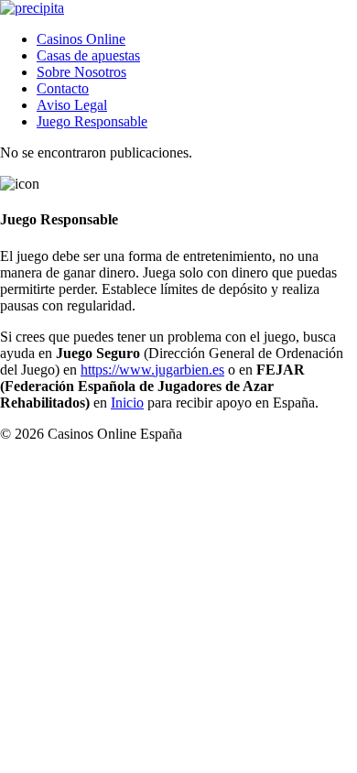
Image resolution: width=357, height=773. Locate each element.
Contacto (63, 88)
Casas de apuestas (88, 55)
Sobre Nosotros (81, 72)
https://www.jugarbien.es (152, 369)
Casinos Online (81, 39)
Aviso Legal (72, 105)
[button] (127, 402)
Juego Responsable (92, 121)
